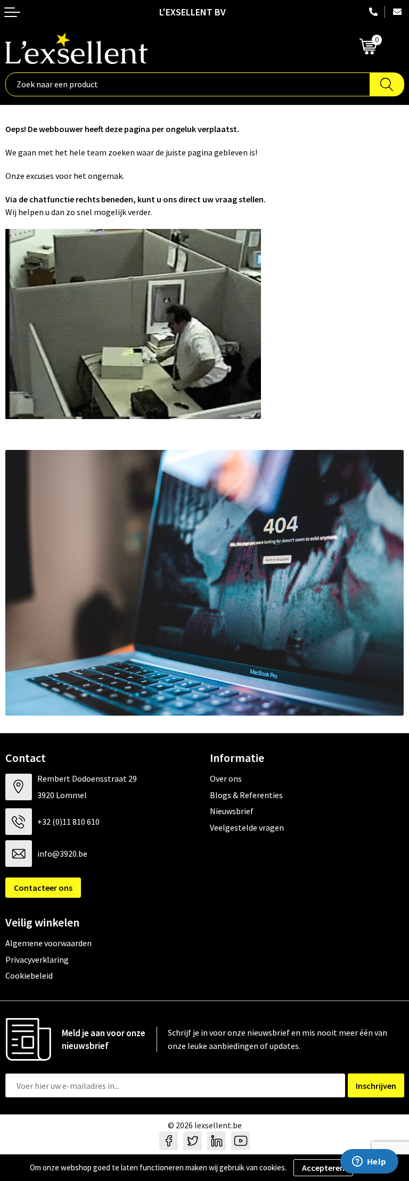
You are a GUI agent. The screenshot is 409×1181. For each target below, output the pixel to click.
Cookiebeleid (29, 975)
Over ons (226, 778)
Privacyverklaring (37, 959)
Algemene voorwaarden (48, 943)
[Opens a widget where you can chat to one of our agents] (369, 1162)
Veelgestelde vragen (247, 827)
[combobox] (187, 84)
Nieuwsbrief (231, 811)
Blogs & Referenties (246, 795)
